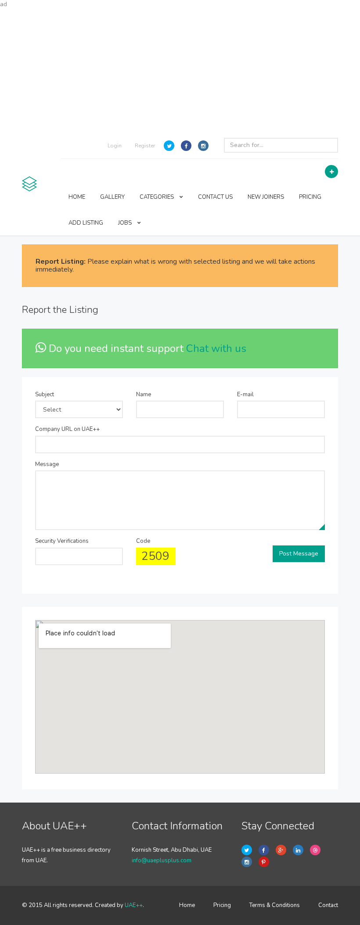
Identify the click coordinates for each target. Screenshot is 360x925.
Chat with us (216, 348)
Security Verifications (62, 541)
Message (47, 464)
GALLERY (112, 197)
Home (187, 905)
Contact (328, 905)
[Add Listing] (331, 171)
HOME (76, 197)
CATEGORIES (157, 197)
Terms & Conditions (274, 905)
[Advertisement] (180, 70)
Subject (44, 394)
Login (115, 145)
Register (145, 145)
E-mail (245, 394)
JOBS (125, 223)
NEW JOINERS (266, 197)
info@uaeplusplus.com (161, 860)
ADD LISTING (85, 223)
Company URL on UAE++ (67, 429)
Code (143, 541)
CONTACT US (215, 197)
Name (143, 394)
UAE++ (134, 905)
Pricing (222, 905)
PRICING (310, 197)
